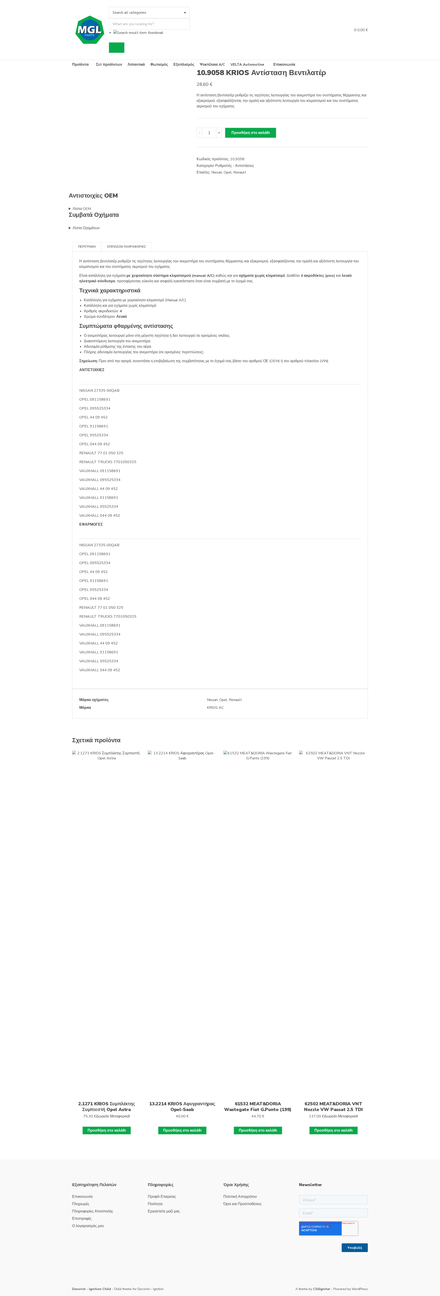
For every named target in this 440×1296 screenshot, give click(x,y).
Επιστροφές (82, 1218)
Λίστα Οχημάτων (86, 228)
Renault (239, 172)
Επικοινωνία (284, 64)
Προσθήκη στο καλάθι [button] (107, 1130)
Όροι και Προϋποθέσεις (242, 1203)
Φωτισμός (159, 64)
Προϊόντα (80, 64)
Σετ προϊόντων (109, 64)
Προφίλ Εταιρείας (162, 1196)
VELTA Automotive (247, 64)
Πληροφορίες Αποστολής (92, 1211)
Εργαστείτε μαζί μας (164, 1211)
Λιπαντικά (136, 64)
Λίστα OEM (82, 208)
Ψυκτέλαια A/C (212, 64)
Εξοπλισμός (183, 64)
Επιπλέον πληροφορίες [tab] (126, 247)
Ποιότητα (155, 1203)
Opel (228, 172)
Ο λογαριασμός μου (88, 1225)
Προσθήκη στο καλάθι (250, 132)
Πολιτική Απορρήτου (240, 1196)
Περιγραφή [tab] (87, 247)
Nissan (216, 172)
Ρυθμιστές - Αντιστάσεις (234, 165)
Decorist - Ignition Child (91, 1289)
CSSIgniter (321, 1289)
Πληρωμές (80, 1203)
